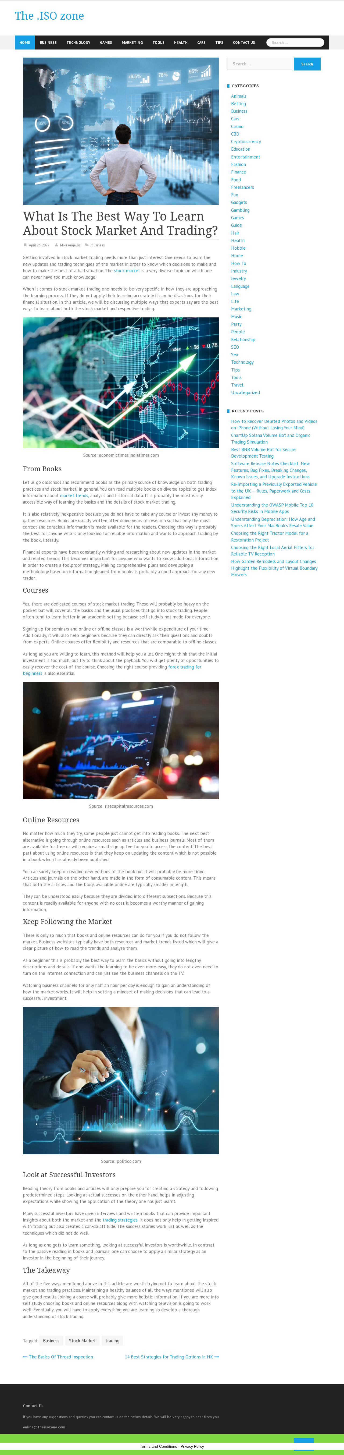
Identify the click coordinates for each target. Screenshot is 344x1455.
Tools (158, 42)
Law (235, 294)
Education (240, 149)
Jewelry (238, 278)
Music (236, 317)
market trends (74, 495)
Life (235, 301)
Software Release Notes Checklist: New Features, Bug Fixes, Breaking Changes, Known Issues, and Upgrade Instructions (270, 470)
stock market (127, 271)
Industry (239, 271)
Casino (237, 126)
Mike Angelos (70, 245)
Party (236, 324)
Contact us (244, 42)
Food (236, 180)
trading (112, 1341)
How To (238, 263)
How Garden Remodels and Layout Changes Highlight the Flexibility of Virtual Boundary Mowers (274, 568)
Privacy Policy (192, 1446)
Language (240, 286)
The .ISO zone (49, 16)
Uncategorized (245, 392)
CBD (235, 134)
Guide (236, 225)
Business (48, 42)
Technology (78, 42)
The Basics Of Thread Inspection (61, 1357)
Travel (237, 385)
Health (181, 42)
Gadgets (239, 202)
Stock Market (82, 1341)
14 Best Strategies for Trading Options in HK (169, 1357)
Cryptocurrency (246, 141)
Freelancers (242, 187)
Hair (235, 233)
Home (25, 42)
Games (106, 42)
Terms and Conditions (158, 1446)
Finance (238, 172)
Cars (201, 42)
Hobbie (238, 248)
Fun (234, 195)
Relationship (243, 339)
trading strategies (120, 1220)
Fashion (238, 164)
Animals (238, 96)
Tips (219, 42)
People (238, 332)
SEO (235, 347)
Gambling (240, 210)
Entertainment (245, 157)
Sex (234, 354)
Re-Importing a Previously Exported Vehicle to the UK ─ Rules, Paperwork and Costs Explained (274, 490)
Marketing (132, 42)
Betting (238, 104)
